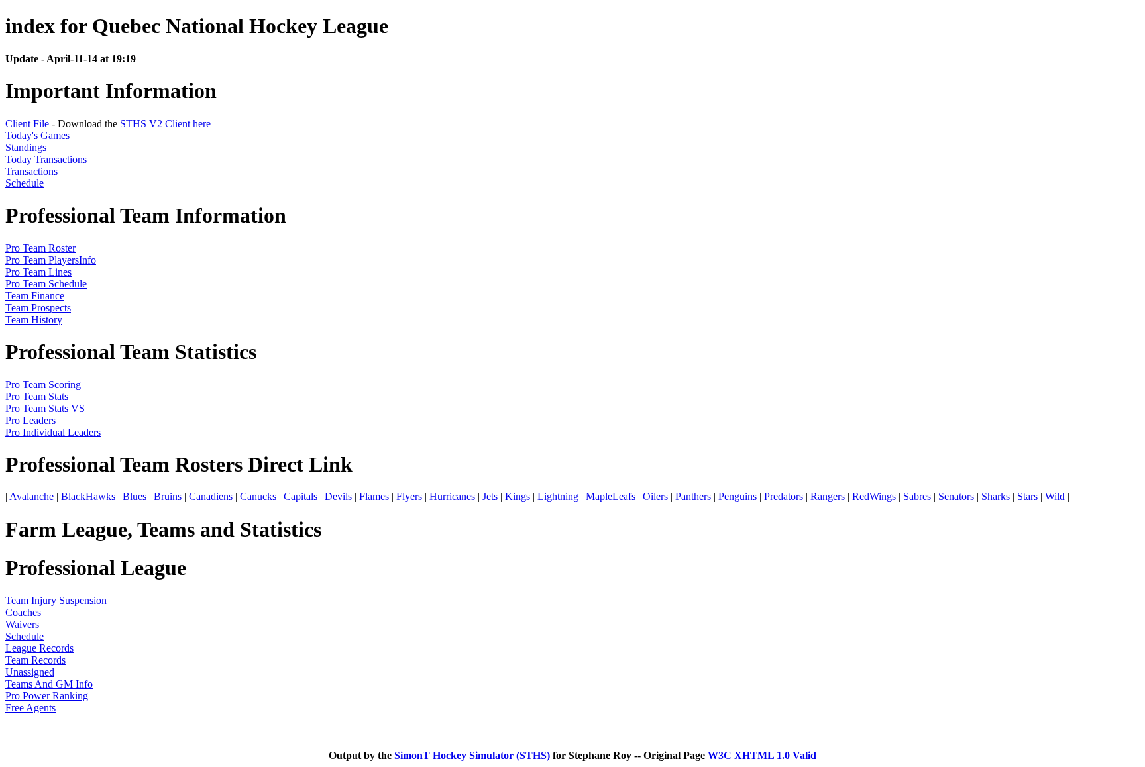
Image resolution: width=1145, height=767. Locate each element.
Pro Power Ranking (46, 695)
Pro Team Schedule (46, 283)
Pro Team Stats (36, 396)
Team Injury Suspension (56, 600)
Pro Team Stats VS (45, 408)
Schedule (24, 183)
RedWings (874, 496)
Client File (27, 123)
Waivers (22, 624)
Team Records (35, 660)
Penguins (737, 496)
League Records (39, 648)
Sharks (995, 496)
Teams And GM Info (49, 684)
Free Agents (30, 707)
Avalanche (31, 496)
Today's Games (37, 135)
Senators (956, 496)
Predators (783, 496)
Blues (134, 496)
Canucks (258, 496)
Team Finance (34, 295)
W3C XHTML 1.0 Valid (762, 755)
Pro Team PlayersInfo (50, 260)
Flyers (409, 496)
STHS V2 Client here (165, 123)
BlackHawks (88, 496)
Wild (1055, 496)
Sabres (917, 496)
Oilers (655, 496)
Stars (1027, 496)
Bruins (168, 496)
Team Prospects (38, 307)
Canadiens (211, 496)
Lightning (557, 496)
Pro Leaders (30, 420)
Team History (33, 319)
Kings (517, 496)
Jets (490, 496)
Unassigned (29, 672)
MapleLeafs (610, 496)
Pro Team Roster (40, 248)
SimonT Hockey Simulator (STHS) (472, 755)
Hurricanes (452, 496)
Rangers (827, 496)
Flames (374, 496)
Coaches (23, 612)
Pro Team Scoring (43, 384)
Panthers (693, 496)
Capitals (300, 496)
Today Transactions (46, 159)
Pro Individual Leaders (53, 432)
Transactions (31, 171)
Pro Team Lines (38, 272)
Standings (25, 147)
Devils (338, 496)
